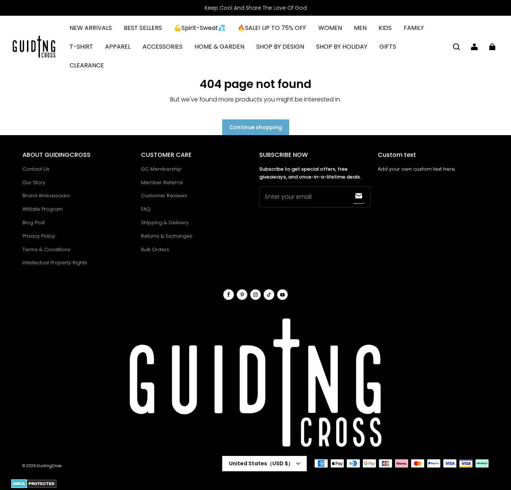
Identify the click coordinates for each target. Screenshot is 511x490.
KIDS (385, 28)
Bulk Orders (155, 249)
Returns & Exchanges (166, 236)
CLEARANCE (87, 65)
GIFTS (387, 46)
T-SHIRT (81, 46)
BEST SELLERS (143, 28)
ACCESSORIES (163, 46)
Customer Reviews (164, 195)
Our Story (33, 182)
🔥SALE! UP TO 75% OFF (272, 28)
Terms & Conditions (46, 249)
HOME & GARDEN (219, 46)
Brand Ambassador (46, 195)
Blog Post (33, 222)
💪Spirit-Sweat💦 (200, 28)
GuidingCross (49, 466)
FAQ (145, 209)
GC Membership (161, 169)
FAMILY (414, 28)
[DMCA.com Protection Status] (33, 487)
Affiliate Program (42, 209)
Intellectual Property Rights (54, 262)
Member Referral (162, 182)
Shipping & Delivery (165, 222)
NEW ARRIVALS (91, 28)
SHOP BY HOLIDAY (341, 46)
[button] (456, 46)
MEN (360, 28)
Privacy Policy (38, 236)
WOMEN (330, 28)
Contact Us (35, 169)
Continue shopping (255, 127)
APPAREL (118, 46)
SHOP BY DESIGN (280, 46)
